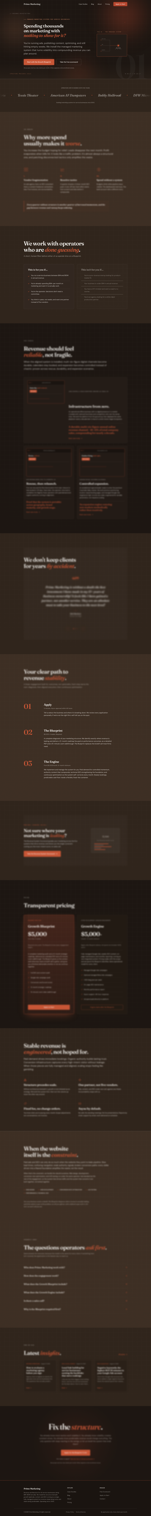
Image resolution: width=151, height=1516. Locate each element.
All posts (123, 1354)
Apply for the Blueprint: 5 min (75, 1453)
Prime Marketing (32, 4)
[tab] (73, 628)
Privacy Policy (70, 1512)
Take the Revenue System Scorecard (42, 854)
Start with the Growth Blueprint (39, 62)
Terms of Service (81, 1512)
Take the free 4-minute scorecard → (82, 1459)
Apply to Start (120, 4)
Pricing (107, 4)
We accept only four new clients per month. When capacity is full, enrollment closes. (49, 68)
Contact (102, 1499)
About (100, 4)
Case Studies (83, 4)
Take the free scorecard (69, 62)
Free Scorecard (105, 1492)
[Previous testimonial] (68, 628)
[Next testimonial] (83, 628)
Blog (92, 4)
